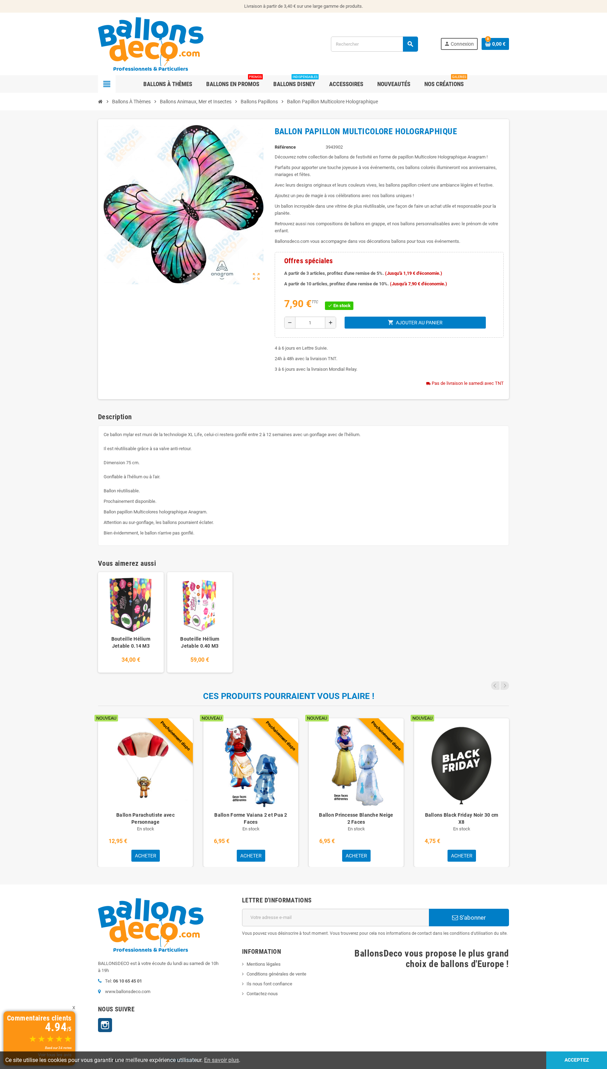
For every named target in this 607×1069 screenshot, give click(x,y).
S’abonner (472, 917)
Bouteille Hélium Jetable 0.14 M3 (130, 642)
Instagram (105, 1025)
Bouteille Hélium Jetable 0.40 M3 (199, 642)
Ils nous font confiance (269, 983)
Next (505, 685)
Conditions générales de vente (276, 974)
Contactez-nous (262, 993)
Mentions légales (264, 964)
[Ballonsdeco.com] (150, 43)
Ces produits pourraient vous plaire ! (288, 696)
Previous (495, 685)
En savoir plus (221, 1060)
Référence (285, 147)
